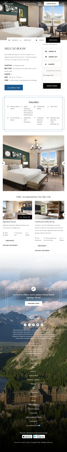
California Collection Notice (33, 417)
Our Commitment (33, 392)
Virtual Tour (26, 217)
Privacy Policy (33, 413)
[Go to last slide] (3, 163)
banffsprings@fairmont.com (33, 353)
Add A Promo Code (48, 75)
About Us (33, 371)
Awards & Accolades (33, 379)
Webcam (33, 384)
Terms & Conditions (33, 408)
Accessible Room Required (50, 44)
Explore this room (10, 245)
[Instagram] (33, 324)
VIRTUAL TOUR (15, 88)
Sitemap (33, 400)
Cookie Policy (33, 421)
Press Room (33, 396)
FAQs (33, 388)
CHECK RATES (10, 240)
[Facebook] (25, 324)
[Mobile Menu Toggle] (40, 3)
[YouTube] (37, 324)
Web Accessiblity (33, 404)
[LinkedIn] (41, 324)
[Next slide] (64, 163)
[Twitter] (29, 324)
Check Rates (53, 40)
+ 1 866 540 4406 (36, 349)
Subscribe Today (33, 303)
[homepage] (9, 3)
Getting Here (33, 363)
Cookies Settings (33, 425)
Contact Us (33, 359)
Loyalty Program (33, 375)
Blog (33, 367)
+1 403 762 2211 (37, 351)
